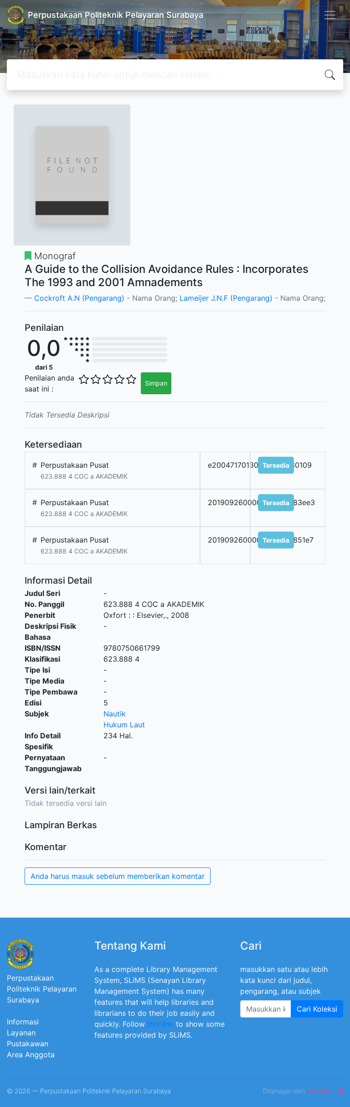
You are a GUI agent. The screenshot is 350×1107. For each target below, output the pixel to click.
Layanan (21, 1032)
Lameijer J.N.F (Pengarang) (226, 298)
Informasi (23, 1021)
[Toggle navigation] (330, 15)
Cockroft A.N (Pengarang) (80, 298)
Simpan (156, 383)
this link (160, 1024)
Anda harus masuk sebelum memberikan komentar (118, 876)
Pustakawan (27, 1043)
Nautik (114, 713)
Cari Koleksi (317, 1008)
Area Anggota (31, 1054)
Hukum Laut (124, 724)
